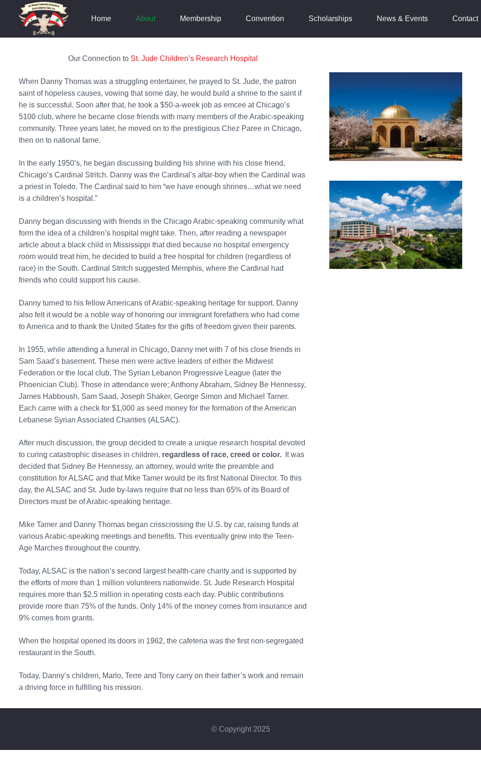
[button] (160, 19)
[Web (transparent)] (44, 19)
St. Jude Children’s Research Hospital (194, 58)
